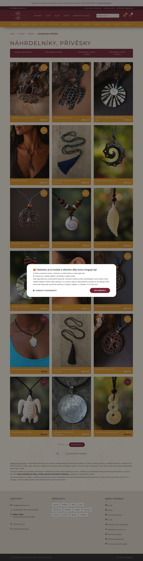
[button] (45, 290)
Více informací (92, 284)
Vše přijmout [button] (100, 290)
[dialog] (71, 280)
